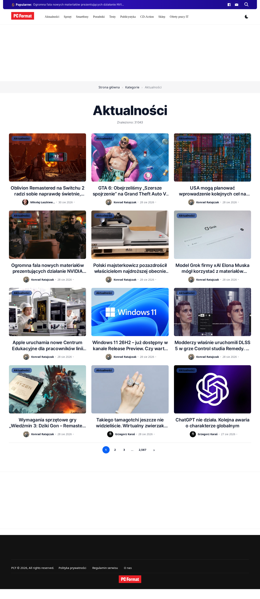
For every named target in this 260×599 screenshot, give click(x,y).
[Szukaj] (246, 4)
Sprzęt (67, 16)
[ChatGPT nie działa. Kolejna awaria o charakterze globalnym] (212, 389)
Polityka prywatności (72, 568)
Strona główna (109, 87)
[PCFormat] (130, 579)
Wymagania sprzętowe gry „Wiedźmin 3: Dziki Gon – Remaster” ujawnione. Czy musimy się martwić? (47, 423)
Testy (112, 16)
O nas (128, 568)
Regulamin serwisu (105, 568)
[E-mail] (237, 5)
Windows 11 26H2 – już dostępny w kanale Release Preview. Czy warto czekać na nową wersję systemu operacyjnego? (130, 345)
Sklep (161, 16)
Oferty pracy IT (179, 16)
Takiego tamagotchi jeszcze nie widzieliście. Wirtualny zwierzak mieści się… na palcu (130, 423)
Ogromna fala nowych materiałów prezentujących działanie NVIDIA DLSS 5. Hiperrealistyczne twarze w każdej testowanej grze (47, 268)
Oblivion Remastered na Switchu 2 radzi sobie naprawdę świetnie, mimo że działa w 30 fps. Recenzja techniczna (47, 191)
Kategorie (132, 87)
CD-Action (147, 16)
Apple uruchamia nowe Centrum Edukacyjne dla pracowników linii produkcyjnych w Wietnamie (47, 345)
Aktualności (52, 16)
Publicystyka (128, 16)
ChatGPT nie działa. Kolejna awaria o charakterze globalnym (212, 422)
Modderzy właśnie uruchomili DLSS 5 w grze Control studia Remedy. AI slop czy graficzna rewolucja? (212, 345)
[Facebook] (229, 5)
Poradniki (99, 16)
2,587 (142, 450)
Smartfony (82, 16)
